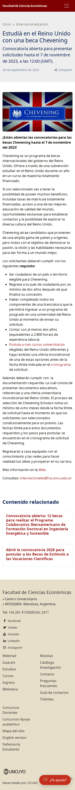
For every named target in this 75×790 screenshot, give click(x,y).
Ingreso (8, 682)
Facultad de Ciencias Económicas (24, 6)
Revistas (46, 655)
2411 (45, 612)
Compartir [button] (65, 70)
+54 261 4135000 (22, 612)
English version (14, 737)
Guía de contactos (54, 692)
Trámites (47, 699)
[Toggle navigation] (66, 6)
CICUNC (32, 783)
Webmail (9, 655)
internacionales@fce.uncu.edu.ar (46, 478)
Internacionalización (32, 24)
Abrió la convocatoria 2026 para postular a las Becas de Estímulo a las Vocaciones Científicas (37, 554)
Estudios (9, 669)
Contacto (47, 674)
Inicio (6, 24)
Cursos (8, 676)
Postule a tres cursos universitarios (37, 344)
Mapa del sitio (13, 731)
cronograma (61, 364)
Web (42, 469)
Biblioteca (10, 689)
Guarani (8, 662)
